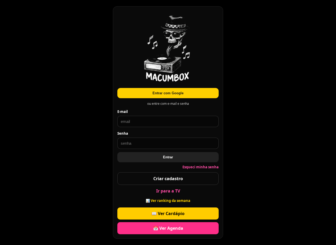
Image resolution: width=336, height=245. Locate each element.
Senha (122, 133)
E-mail (122, 111)
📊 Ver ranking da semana (168, 200)
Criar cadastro (168, 178)
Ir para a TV (168, 191)
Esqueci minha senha (200, 167)
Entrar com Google (168, 93)
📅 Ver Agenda (168, 228)
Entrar (168, 157)
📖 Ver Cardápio (168, 213)
